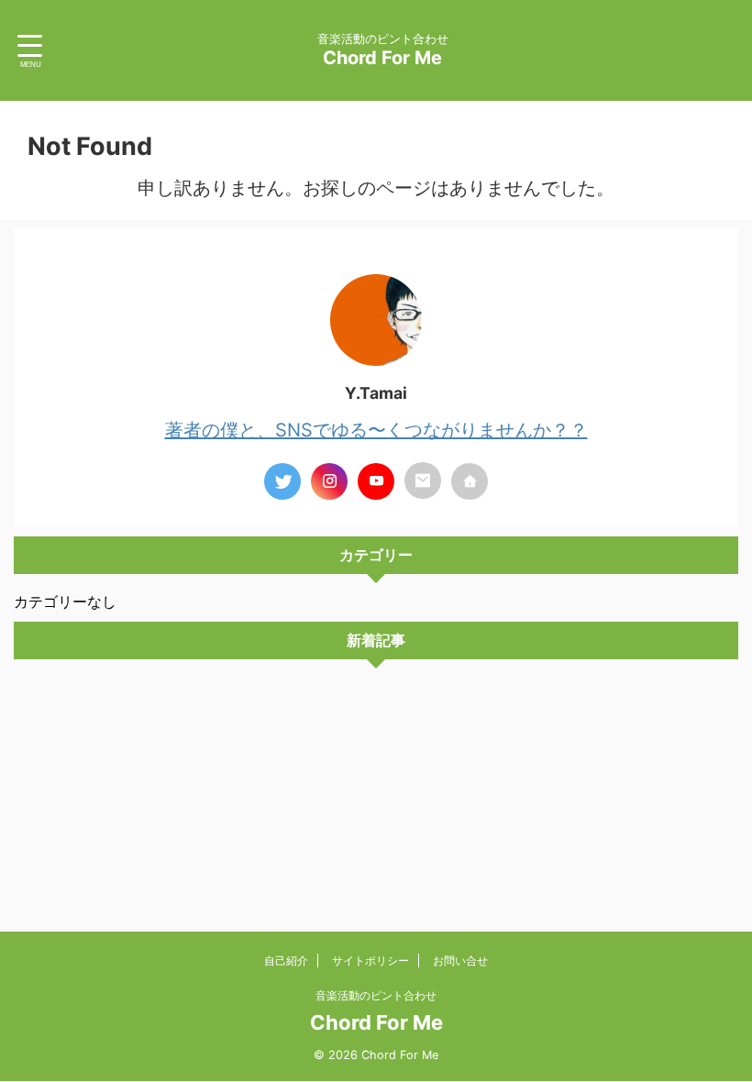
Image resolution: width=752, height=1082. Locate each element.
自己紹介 (286, 960)
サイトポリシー (370, 960)
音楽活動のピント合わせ (376, 995)
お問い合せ (460, 960)
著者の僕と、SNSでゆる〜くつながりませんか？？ (376, 430)
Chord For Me (382, 58)
